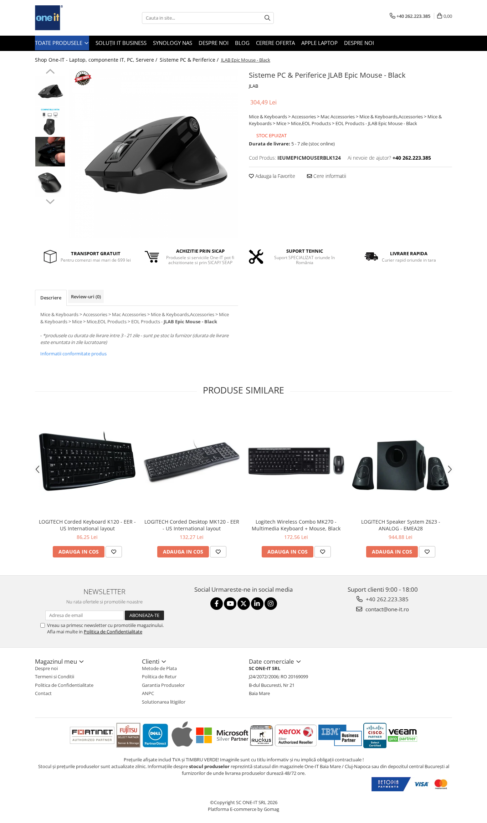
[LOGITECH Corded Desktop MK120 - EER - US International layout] (191, 461)
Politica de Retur (159, 676)
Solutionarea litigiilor (163, 702)
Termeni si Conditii (54, 676)
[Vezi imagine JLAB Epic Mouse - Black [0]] (50, 91)
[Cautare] (267, 18)
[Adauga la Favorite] (114, 551)
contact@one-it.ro (386, 609)
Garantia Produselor (163, 685)
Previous (50, 72)
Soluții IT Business (121, 42)
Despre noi (214, 42)
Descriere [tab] (50, 297)
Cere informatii (329, 176)
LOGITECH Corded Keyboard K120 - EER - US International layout (87, 525)
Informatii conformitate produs (73, 353)
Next (50, 200)
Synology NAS (172, 42)
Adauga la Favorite (274, 176)
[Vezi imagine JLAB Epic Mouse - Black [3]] (50, 182)
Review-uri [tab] (86, 296)
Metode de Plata (159, 668)
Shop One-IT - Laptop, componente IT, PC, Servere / (97, 59)
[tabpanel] (153, 153)
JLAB (253, 86)
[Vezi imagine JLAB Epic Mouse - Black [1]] (50, 121)
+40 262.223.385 (386, 599)
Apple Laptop (319, 42)
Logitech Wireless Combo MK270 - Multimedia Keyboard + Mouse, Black (296, 525)
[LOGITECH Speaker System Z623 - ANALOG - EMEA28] (400, 461)
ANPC (148, 693)
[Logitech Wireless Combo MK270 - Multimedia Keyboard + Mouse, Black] (296, 461)
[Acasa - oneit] (70, 17)
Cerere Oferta (275, 42)
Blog (242, 42)
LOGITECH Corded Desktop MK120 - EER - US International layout (191, 525)
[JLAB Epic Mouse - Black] (153, 153)
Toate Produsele (59, 42)
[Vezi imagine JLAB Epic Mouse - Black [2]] (50, 151)
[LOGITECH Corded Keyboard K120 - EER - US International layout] (87, 461)
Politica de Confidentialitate (113, 631)
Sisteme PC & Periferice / (190, 59)
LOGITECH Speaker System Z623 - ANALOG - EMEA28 (400, 525)
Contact (43, 693)
